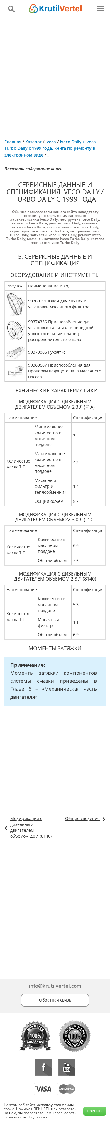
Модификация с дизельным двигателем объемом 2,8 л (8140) (31, 827)
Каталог (33, 141)
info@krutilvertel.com (55, 985)
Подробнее (38, 1117)
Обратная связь (55, 1000)
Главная (12, 141)
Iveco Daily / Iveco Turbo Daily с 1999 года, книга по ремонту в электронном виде (50, 148)
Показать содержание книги (33, 169)
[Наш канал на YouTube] (66, 1067)
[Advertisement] (55, 76)
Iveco (50, 141)
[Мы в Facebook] (43, 1067)
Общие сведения (82, 818)
